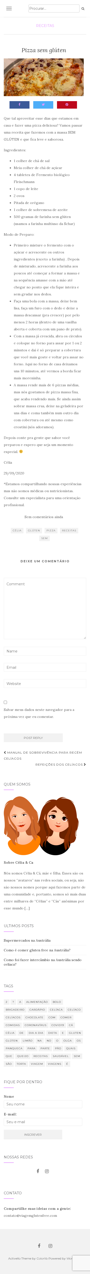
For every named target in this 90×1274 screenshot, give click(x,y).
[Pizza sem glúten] (44, 77)
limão (27, 1040)
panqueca (14, 1048)
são (9, 1063)
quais (71, 1048)
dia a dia (36, 1033)
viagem (37, 1063)
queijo (22, 1056)
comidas (13, 1025)
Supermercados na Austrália (27, 940)
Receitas (45, 25)
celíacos (13, 1017)
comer (66, 1017)
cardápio (37, 1009)
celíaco (74, 1009)
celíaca (56, 1009)
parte (45, 1048)
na (40, 1040)
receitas (69, 530)
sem (44, 538)
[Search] (83, 8)
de (22, 1033)
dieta (52, 1033)
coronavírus (35, 1025)
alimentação (37, 1002)
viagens (54, 1063)
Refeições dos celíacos (60, 764)
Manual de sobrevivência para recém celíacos (43, 755)
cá (71, 1025)
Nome (9, 1096)
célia (17, 530)
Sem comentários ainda (43, 517)
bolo (57, 1002)
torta (21, 1063)
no (49, 1040)
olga (68, 1040)
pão (58, 1048)
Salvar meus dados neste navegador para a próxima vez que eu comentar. (39, 713)
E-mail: (10, 1114)
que (9, 1056)
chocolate (35, 1017)
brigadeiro (15, 1009)
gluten (75, 1033)
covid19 (58, 1025)
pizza (51, 530)
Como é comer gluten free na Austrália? (37, 950)
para (32, 1048)
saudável (61, 1056)
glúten (34, 530)
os (79, 1040)
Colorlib (42, 1258)
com (52, 1017)
